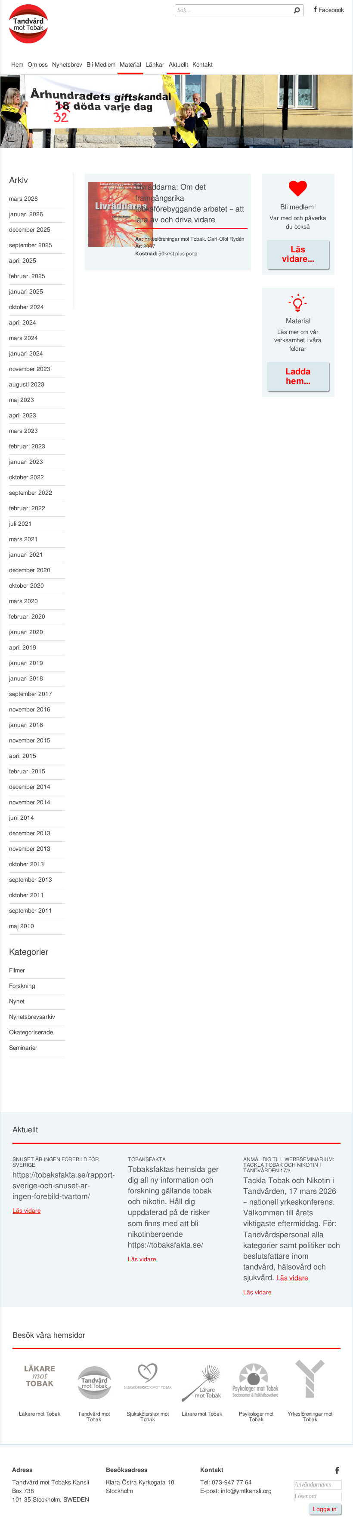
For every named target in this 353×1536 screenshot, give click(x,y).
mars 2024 (23, 338)
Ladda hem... (297, 377)
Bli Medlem (101, 65)
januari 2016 (26, 725)
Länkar (155, 65)
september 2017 (30, 694)
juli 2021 (20, 524)
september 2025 (30, 245)
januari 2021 (26, 555)
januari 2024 (26, 354)
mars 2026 (23, 199)
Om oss (38, 65)
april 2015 (22, 756)
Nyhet (17, 1002)
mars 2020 (23, 601)
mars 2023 (23, 431)
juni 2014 (21, 818)
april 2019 (22, 648)
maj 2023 (21, 400)
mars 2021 (23, 540)
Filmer (17, 971)
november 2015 (29, 741)
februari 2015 (27, 772)
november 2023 (29, 369)
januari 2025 (26, 292)
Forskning (22, 986)
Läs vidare (26, 1211)
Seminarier (23, 1048)
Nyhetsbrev (67, 65)
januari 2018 (26, 679)
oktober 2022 (26, 478)
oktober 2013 (26, 865)
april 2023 (22, 416)
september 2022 (30, 493)
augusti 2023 (26, 385)
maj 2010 (21, 926)
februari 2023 (27, 447)
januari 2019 (26, 663)
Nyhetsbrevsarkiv (32, 1017)
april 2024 (22, 323)
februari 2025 (27, 276)
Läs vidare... (298, 254)
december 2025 (29, 230)
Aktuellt (178, 65)
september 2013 (30, 880)
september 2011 (30, 911)
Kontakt (202, 65)
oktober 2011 (26, 895)
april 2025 (22, 261)
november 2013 (29, 849)
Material (130, 65)
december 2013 (29, 834)
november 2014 (29, 803)
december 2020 (29, 570)
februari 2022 (27, 509)
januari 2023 (26, 462)
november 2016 (29, 710)
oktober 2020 (26, 586)
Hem (17, 65)
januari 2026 (26, 215)
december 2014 (29, 787)
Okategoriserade (31, 1033)
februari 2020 (27, 617)
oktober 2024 (26, 307)
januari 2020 (26, 632)
